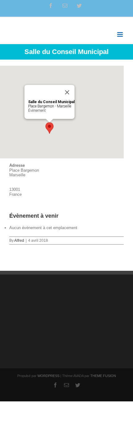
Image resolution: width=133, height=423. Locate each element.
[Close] (67, 92)
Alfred (19, 240)
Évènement (37, 110)
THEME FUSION (103, 376)
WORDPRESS (48, 376)
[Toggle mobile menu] (120, 34)
